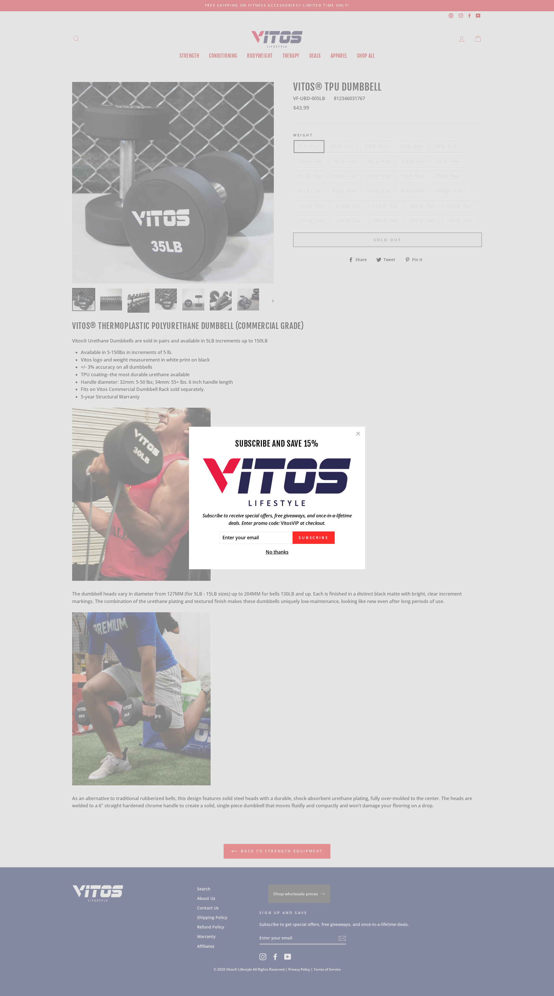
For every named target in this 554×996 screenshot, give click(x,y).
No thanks (277, 552)
